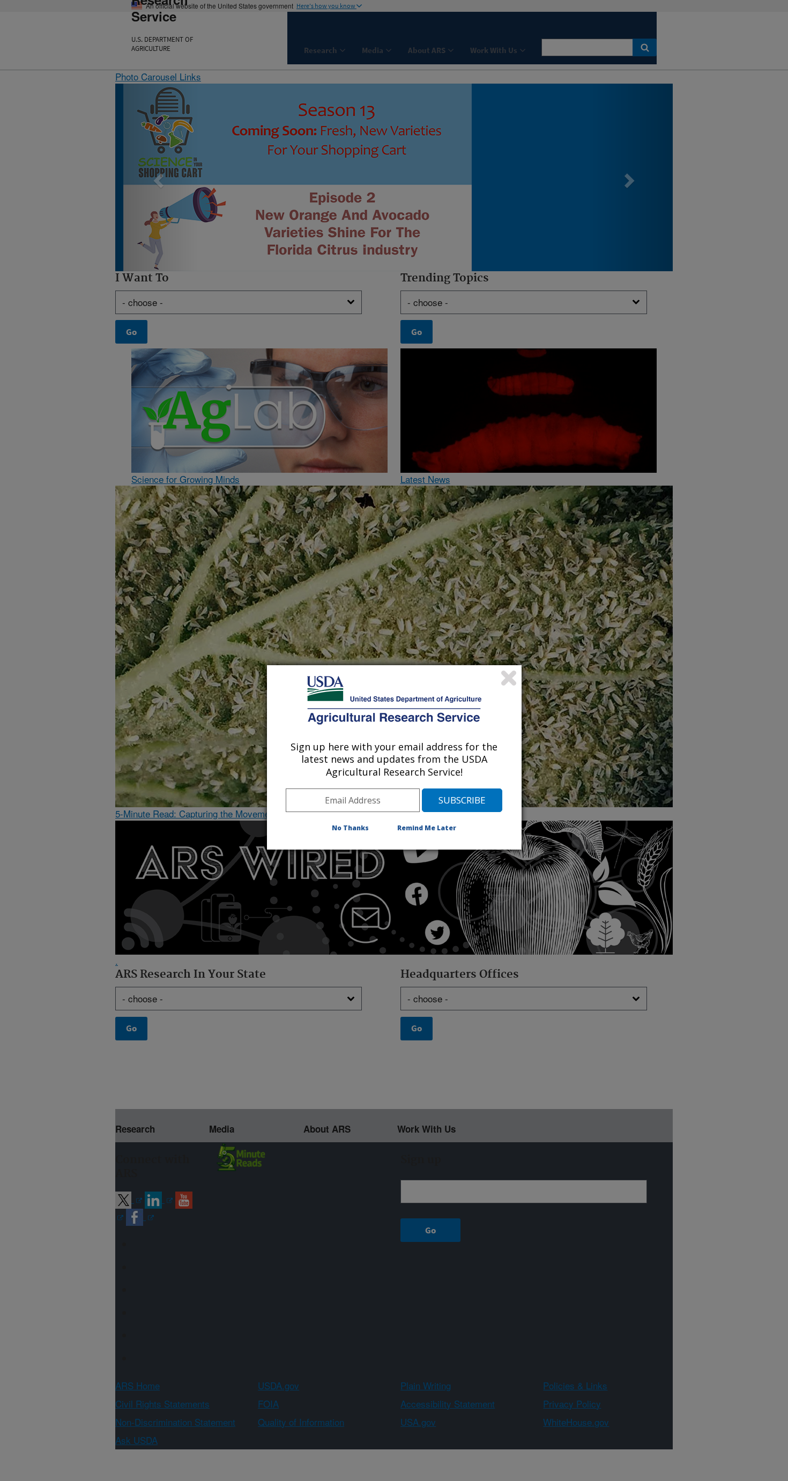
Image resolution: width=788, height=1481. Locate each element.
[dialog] (394, 757)
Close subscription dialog (508, 678)
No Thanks (350, 827)
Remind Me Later (426, 827)
